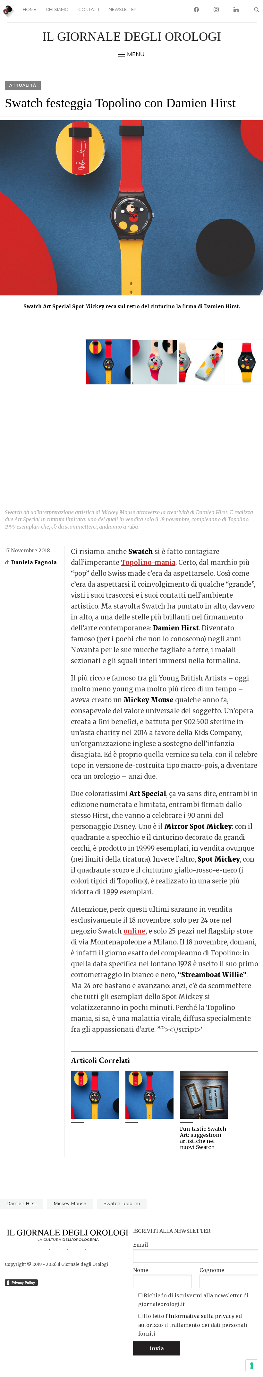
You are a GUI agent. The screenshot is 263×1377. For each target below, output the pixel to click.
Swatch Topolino (122, 1203)
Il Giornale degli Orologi (131, 36)
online (134, 931)
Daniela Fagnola (34, 562)
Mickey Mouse (70, 1203)
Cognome (211, 1270)
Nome (140, 1270)
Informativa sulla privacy (201, 1316)
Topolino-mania (148, 562)
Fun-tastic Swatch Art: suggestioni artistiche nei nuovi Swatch (203, 1138)
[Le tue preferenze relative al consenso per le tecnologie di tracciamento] (252, 1366)
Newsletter (123, 9)
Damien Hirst (21, 1203)
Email (140, 1244)
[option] (131, 217)
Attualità (22, 85)
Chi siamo (57, 9)
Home (29, 9)
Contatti (88, 9)
